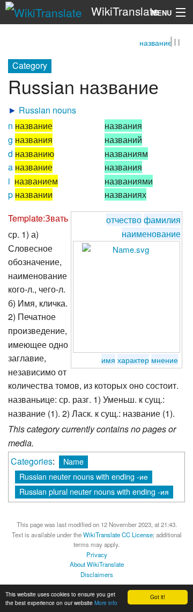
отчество (124, 221)
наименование (151, 234)
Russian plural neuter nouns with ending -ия (94, 492)
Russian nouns (47, 110)
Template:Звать (38, 219)
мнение (164, 360)
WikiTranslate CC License (118, 535)
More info (105, 603)
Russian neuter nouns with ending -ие (83, 477)
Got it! (157, 597)
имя (108, 360)
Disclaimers (96, 575)
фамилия (162, 221)
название (155, 43)
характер (133, 360)
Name (73, 462)
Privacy (96, 555)
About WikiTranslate (97, 565)
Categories (32, 462)
